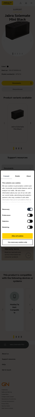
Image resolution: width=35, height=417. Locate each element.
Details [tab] (17, 176)
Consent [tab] (6, 176)
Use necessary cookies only (17, 242)
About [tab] (29, 176)
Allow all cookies (17, 236)
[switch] (30, 215)
